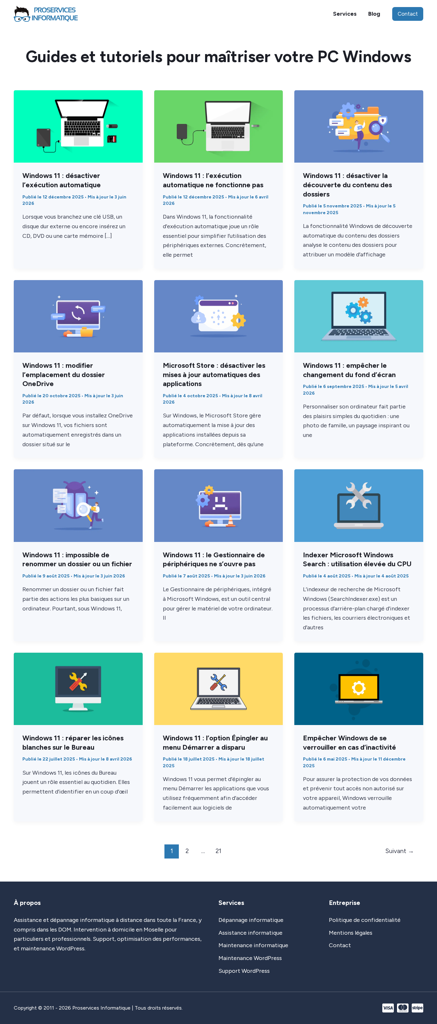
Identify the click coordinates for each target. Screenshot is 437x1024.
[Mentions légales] (350, 933)
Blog (374, 13)
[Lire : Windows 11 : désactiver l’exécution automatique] (78, 126)
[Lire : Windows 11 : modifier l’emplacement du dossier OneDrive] (78, 315)
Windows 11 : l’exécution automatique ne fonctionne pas (213, 180)
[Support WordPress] (244, 971)
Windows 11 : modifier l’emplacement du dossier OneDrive (63, 374)
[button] (407, 14)
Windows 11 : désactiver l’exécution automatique (61, 180)
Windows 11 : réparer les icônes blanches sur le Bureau (72, 743)
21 (218, 851)
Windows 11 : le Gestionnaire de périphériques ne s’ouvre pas (214, 559)
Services (345, 13)
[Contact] (340, 945)
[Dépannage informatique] (251, 920)
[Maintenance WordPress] (250, 958)
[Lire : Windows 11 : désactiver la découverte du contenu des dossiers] (358, 126)
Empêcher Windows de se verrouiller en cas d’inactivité (349, 743)
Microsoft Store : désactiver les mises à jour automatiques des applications (214, 374)
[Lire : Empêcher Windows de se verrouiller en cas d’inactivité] (358, 688)
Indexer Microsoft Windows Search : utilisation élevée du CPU (357, 559)
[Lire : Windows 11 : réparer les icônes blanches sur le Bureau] (78, 688)
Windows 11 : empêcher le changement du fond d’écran (349, 370)
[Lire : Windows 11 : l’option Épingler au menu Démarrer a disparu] (218, 688)
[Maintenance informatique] (253, 945)
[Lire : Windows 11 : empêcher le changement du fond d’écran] (358, 315)
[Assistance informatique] (250, 933)
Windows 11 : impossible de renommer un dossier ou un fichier (77, 559)
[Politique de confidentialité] (365, 920)
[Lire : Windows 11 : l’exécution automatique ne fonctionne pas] (218, 126)
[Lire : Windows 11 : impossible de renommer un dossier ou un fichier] (78, 505)
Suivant (399, 851)
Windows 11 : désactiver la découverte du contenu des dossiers (347, 184)
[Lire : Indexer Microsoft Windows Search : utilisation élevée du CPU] (358, 505)
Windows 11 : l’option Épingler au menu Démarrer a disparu (215, 743)
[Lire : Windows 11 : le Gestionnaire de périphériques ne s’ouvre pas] (218, 505)
